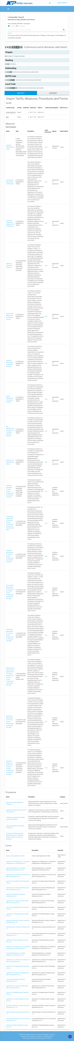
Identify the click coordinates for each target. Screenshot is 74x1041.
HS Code (13, 26)
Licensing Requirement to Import (10, 147)
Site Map (21, 1034)
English (59, 2)
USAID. (49, 1038)
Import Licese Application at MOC (15, 856)
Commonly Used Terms (30, 1034)
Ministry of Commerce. (37, 1036)
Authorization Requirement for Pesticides (10, 182)
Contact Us (52, 1034)
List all (9, 33)
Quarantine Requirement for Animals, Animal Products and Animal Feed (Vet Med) (10, 721)
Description (22, 26)
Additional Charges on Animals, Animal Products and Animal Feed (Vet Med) (10, 491)
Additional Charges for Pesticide (9, 265)
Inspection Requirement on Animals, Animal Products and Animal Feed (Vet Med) (10, 556)
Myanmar (64, 2)
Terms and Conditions (43, 1034)
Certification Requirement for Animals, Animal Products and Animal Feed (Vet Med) (10, 635)
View (46, 147)
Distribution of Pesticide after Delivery (10, 462)
